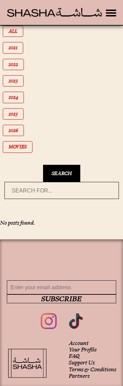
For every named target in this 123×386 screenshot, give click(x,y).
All (16, 31)
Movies (20, 147)
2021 (16, 48)
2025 (16, 114)
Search (62, 173)
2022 (16, 64)
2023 (16, 81)
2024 (16, 97)
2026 (16, 130)
